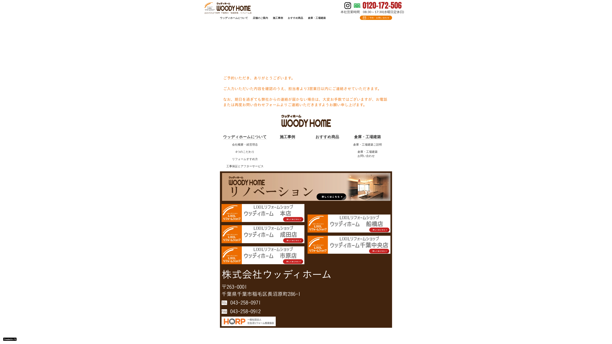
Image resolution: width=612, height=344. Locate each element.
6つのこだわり (245, 151)
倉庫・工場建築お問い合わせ (367, 153)
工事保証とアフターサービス (245, 166)
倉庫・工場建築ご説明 (367, 144)
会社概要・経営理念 (245, 144)
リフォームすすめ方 (245, 159)
